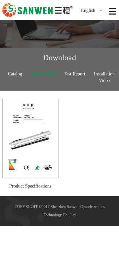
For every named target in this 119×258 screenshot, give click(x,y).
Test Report (74, 73)
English (88, 10)
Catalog (15, 73)
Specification (45, 73)
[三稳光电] (37, 5)
